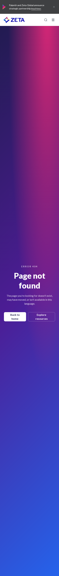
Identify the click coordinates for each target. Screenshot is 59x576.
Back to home (15, 316)
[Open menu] (53, 20)
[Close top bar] (53, 6)
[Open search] (46, 20)
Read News (36, 8)
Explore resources (41, 316)
